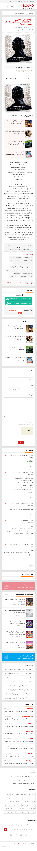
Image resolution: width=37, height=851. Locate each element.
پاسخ (31, 466)
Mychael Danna (28, 257)
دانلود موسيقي (28, 270)
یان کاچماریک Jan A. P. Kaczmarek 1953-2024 (22, 777)
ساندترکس (30, 13)
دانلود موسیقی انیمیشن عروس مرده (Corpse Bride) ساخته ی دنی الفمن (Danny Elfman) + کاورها (18, 694)
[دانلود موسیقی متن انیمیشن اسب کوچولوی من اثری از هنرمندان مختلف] (29, 623)
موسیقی (12, 257)
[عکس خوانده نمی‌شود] (27, 431)
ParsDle (9, 846)
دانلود (7, 270)
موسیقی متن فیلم (19, 13)
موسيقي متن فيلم (15, 805)
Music (17, 794)
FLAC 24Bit (24, 794)
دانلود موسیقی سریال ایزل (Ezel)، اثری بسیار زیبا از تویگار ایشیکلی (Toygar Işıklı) (18, 698)
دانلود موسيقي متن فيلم (26, 267)
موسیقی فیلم (13, 276)
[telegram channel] (21, 835)
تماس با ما (13, 1)
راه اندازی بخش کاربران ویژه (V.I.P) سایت (23, 783)
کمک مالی (20, 1)
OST (31, 260)
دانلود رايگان (14, 267)
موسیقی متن (17, 273)
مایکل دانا (18, 257)
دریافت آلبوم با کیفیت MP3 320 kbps (17, 299)
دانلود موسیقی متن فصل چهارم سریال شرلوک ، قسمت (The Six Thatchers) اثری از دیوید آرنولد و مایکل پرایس (18, 686)
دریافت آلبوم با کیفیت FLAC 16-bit (18, 303)
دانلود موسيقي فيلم (17, 270)
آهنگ (25, 798)
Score (25, 260)
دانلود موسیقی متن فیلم (28, 805)
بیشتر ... (6, 574)
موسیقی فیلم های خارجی (26, 276)
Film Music (32, 794)
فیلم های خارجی (10, 282)
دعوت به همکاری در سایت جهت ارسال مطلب (23, 780)
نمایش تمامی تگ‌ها (10, 812)
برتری (11, 260)
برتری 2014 (29, 264)
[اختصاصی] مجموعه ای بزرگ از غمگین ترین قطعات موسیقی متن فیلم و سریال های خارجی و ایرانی (18, 690)
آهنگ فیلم (19, 798)
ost (13, 794)
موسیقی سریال (31, 808)
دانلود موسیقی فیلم (15, 801)
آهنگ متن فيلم (10, 798)
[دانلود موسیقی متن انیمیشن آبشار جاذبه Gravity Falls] (29, 602)
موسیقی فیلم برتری (19, 264)
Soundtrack (18, 260)
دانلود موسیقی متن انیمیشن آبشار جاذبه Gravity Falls (19, 673)
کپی (20, 313)
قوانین (26, 1)
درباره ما (32, 1)
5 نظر (19, 30)
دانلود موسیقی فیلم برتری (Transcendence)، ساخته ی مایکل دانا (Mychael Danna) (19, 22)
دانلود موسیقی (26, 801)
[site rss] (11, 835)
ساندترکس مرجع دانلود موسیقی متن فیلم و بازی (28, 6)
